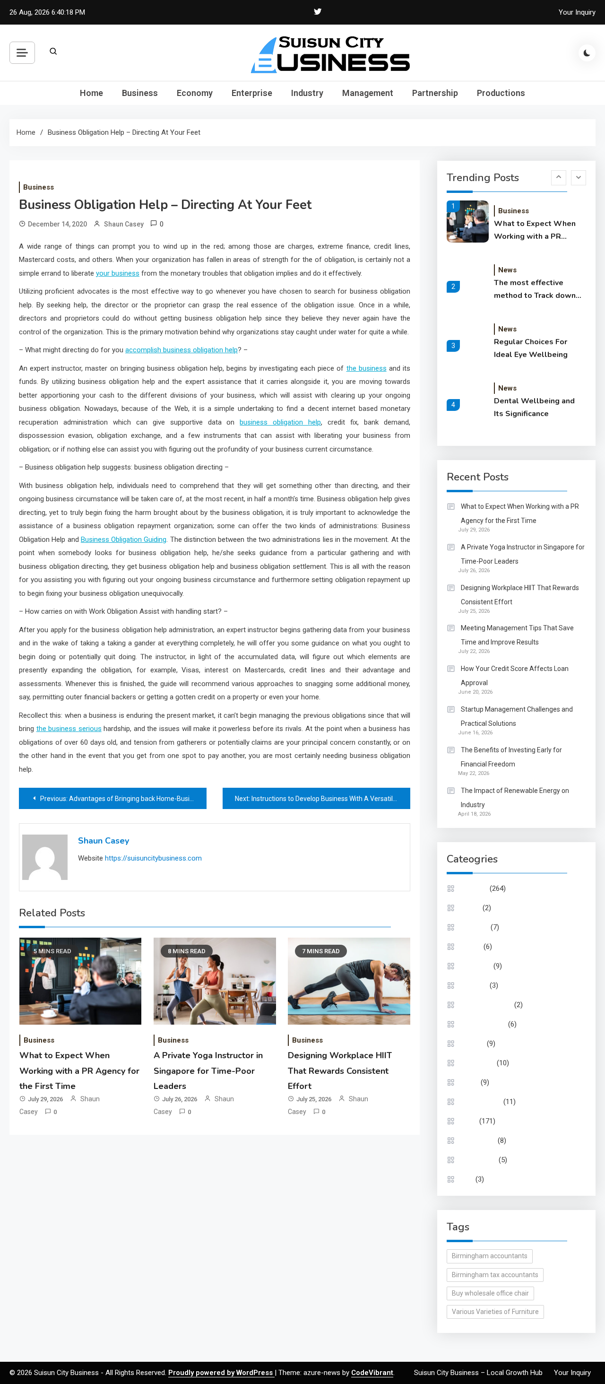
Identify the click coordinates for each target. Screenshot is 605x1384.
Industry (307, 93)
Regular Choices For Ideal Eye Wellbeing (531, 348)
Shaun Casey (124, 224)
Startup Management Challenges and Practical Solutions (517, 716)
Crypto (471, 908)
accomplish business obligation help (181, 350)
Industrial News (483, 1024)
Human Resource (486, 1005)
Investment (478, 1063)
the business (366, 368)
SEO (467, 1179)
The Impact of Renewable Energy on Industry (515, 798)
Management (367, 93)
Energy (471, 946)
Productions (501, 93)
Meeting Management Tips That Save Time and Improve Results (517, 635)
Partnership (435, 93)
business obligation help (280, 422)
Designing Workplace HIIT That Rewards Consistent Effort (340, 1071)
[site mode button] (587, 52)
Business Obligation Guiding (124, 539)
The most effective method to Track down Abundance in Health (535, 290)
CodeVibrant (372, 1372)
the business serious (69, 728)
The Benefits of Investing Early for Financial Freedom (511, 757)
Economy (195, 93)
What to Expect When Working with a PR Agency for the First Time (79, 1071)
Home (91, 93)
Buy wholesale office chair (490, 1293)
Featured (474, 985)
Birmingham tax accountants (495, 1275)
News (507, 270)
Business (140, 93)
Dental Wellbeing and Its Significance (534, 407)
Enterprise (252, 93)
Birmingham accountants (489, 1256)
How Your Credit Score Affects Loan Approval (515, 676)
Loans (470, 1082)
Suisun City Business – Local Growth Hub (478, 1372)
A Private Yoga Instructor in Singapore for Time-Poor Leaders (208, 1071)
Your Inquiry (577, 12)
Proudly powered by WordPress (221, 1372)
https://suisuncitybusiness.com (153, 858)
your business (117, 273)
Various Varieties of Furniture (495, 1311)
